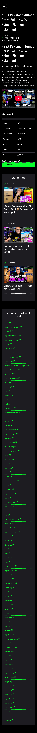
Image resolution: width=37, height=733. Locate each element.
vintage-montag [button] (12, 451)
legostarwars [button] (11, 570)
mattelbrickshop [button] (12, 639)
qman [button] (8, 472)
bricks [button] (8, 344)
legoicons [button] (9, 634)
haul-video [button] (10, 425)
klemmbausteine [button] (13, 327)
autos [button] (8, 498)
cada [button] (8, 400)
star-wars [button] (10, 374)
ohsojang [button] (9, 489)
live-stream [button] (10, 408)
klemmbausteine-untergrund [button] (18, 365)
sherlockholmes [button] (12, 647)
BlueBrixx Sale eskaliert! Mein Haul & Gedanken (18, 287)
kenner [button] (9, 626)
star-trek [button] (9, 652)
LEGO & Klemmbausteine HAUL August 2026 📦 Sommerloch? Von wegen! (18, 209)
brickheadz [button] (10, 669)
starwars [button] (9, 353)
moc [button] (8, 382)
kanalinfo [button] (9, 438)
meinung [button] (9, 579)
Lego (6, 38)
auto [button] (7, 464)
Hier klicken (8, 165)
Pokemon (14, 38)
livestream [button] (10, 348)
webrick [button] (9, 404)
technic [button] (9, 711)
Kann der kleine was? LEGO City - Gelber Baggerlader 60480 (16, 248)
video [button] (8, 656)
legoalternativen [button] (13, 335)
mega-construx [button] (12, 481)
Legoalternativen (11, 41)
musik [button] (8, 643)
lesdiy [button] (8, 511)
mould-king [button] (10, 447)
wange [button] (8, 660)
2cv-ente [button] (9, 545)
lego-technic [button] (11, 566)
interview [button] (9, 690)
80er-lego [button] (10, 476)
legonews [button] (9, 703)
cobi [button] (7, 553)
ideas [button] (8, 622)
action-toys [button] (10, 528)
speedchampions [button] (13, 412)
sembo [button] (8, 541)
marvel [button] (8, 575)
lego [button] (8, 323)
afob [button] (8, 455)
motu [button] (8, 485)
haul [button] (8, 391)
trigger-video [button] (11, 493)
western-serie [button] (11, 523)
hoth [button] (7, 562)
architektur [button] (10, 600)
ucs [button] (7, 716)
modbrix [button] (9, 459)
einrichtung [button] (10, 677)
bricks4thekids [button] (11, 502)
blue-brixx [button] (10, 361)
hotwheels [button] (10, 686)
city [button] (7, 549)
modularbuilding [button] (12, 378)
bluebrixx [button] (9, 417)
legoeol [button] (9, 630)
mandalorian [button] (11, 442)
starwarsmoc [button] (11, 583)
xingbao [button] (9, 421)
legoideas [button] (9, 698)
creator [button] (9, 558)
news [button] (8, 515)
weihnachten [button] (11, 434)
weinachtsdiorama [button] (13, 519)
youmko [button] (9, 720)
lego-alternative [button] (12, 370)
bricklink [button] (9, 609)
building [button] (9, 613)
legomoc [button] (10, 395)
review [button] (9, 331)
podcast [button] (9, 536)
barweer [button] (9, 664)
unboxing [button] (9, 587)
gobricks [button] (9, 468)
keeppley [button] (9, 506)
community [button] (10, 673)
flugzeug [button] (9, 681)
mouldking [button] (10, 707)
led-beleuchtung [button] (12, 532)
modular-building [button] (13, 357)
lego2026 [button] (9, 694)
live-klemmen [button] (11, 429)
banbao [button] (9, 605)
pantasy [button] (9, 387)
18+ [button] (7, 592)
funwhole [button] (9, 617)
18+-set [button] (9, 596)
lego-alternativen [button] (13, 340)
